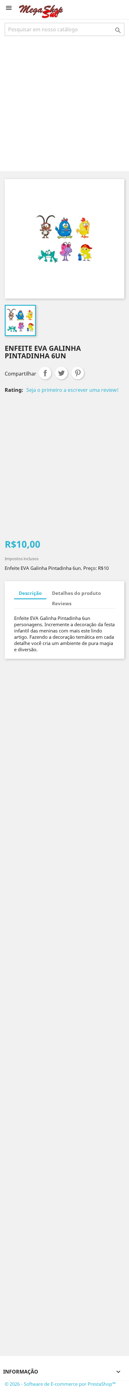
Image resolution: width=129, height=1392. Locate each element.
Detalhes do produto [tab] (76, 593)
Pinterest (77, 373)
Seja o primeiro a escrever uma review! (72, 390)
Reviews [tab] (61, 603)
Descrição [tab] (30, 593)
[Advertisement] (64, 102)
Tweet (61, 373)
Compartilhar (45, 373)
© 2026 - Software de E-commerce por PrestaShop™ (60, 1384)
